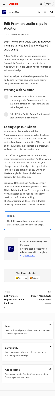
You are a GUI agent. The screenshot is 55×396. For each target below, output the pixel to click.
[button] (41, 4)
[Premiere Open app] (51, 12)
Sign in (49, 4)
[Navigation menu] (4, 3)
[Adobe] (13, 3)
